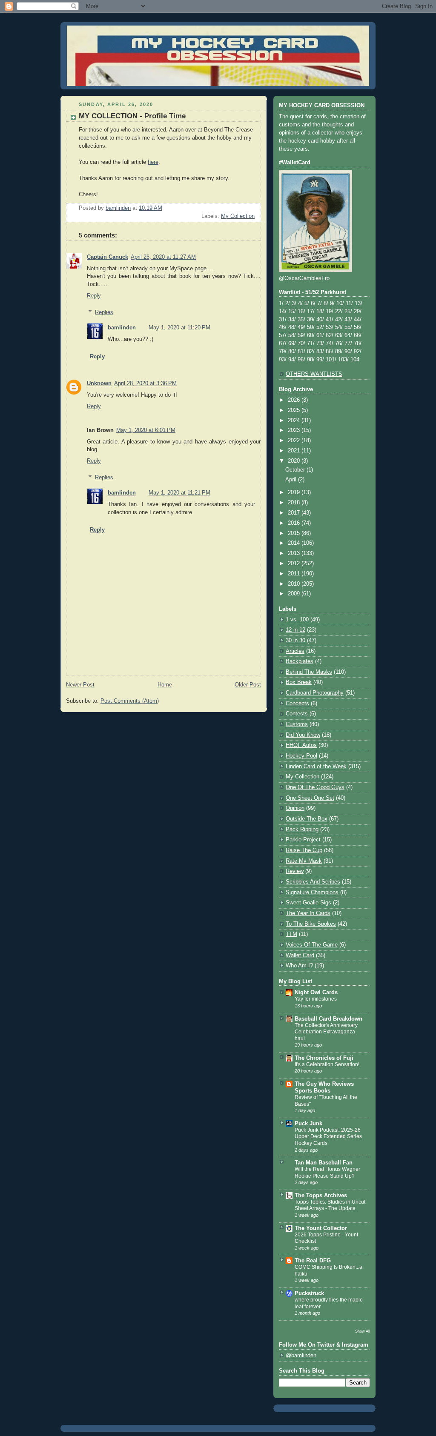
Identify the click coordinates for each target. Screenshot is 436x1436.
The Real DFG (313, 1261)
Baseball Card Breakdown (328, 1019)
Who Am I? (299, 966)
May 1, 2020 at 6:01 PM (145, 430)
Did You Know (303, 735)
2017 (294, 513)
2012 (294, 563)
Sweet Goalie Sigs (308, 903)
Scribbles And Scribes (313, 882)
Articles (295, 651)
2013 (294, 553)
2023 (294, 430)
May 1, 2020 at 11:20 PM (179, 328)
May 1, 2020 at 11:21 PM (179, 493)
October (296, 470)
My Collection (238, 216)
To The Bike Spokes (311, 924)
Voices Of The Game (312, 945)
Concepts (297, 704)
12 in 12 (295, 630)
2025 (294, 410)
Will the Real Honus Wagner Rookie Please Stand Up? (327, 1172)
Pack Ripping (302, 829)
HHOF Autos (301, 745)
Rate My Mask (304, 861)
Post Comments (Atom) (129, 701)
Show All (362, 1331)
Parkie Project (303, 840)
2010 (294, 584)
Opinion (295, 808)
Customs (297, 724)
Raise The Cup (304, 850)
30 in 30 (295, 641)
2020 (294, 461)
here (153, 162)
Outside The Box (306, 819)
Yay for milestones (316, 999)
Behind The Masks (309, 672)
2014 (294, 543)
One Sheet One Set (310, 798)
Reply (94, 296)
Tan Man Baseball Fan (324, 1163)
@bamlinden (301, 1356)
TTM (291, 934)
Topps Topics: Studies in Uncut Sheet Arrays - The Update (330, 1205)
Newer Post (80, 685)
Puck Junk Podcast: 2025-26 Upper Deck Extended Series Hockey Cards (328, 1136)
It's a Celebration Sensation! (327, 1064)
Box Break (299, 682)
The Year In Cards (308, 913)
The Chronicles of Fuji (324, 1058)
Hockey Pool (301, 756)
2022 (294, 440)
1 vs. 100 (297, 620)
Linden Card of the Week (316, 766)
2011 (294, 574)
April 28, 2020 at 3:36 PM (145, 383)
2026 (294, 400)
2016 (294, 523)
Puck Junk (308, 1124)
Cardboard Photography (315, 693)
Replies (104, 312)
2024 (294, 420)
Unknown (99, 383)
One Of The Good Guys (315, 787)
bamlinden (122, 328)
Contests (297, 714)
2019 (294, 492)
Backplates (299, 661)
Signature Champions (312, 892)
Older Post (248, 685)
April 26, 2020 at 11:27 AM (163, 257)
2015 (294, 533)
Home (165, 685)
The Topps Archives (321, 1196)
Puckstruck (309, 1293)
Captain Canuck (107, 257)
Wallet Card (300, 955)
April (291, 480)
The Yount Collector (321, 1228)
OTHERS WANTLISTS (314, 374)
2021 (294, 451)
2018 (294, 503)
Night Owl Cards (316, 992)
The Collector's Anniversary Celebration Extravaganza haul (326, 1031)
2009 (294, 594)
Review (295, 871)
